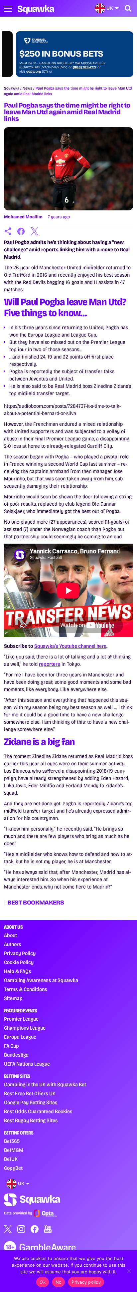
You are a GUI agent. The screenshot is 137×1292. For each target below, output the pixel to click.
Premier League (21, 1019)
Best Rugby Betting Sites (31, 1120)
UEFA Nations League (27, 1064)
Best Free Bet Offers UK (30, 1093)
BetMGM (13, 1150)
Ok (43, 1282)
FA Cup (11, 1046)
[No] (128, 1271)
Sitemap (13, 998)
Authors (12, 944)
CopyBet (13, 1168)
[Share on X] (35, 231)
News (27, 88)
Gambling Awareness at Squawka (41, 980)
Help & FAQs (17, 971)
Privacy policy (86, 1282)
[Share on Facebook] (21, 231)
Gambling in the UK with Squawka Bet (45, 1084)
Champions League (25, 1028)
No (59, 1282)
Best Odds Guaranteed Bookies (38, 1111)
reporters (49, 664)
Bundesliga (16, 1055)
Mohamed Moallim (23, 217)
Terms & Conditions (25, 989)
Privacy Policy (20, 953)
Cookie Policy (19, 962)
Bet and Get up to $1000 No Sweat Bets (58, 49)
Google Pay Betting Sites (31, 1102)
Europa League (20, 1037)
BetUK (11, 1159)
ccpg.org (21, 72)
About (10, 935)
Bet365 (12, 1141)
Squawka (11, 88)
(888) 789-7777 (72, 67)
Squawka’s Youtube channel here (70, 646)
